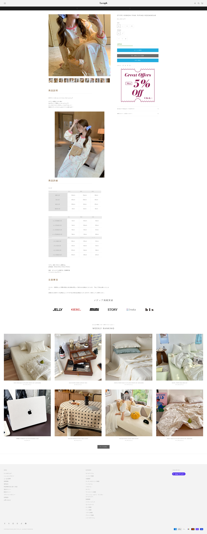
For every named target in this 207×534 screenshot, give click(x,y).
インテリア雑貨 (90, 476)
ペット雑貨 (88, 510)
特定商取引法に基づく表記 (10, 486)
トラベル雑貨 (89, 512)
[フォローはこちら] (4, 523)
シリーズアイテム (90, 518)
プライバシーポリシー (9, 494)
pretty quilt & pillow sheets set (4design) (179, 438)
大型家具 (88, 478)
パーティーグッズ (90, 502)
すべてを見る (103, 447)
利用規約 (6, 497)
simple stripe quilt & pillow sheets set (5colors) (129, 383)
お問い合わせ (7, 500)
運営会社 (6, 484)
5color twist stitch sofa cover (128, 438)
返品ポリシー (7, 489)
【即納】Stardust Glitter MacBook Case (27, 438)
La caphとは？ (8, 473)
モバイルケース (90, 504)
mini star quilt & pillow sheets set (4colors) (27, 383)
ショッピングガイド (9, 476)
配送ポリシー (7, 492)
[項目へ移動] (51, 80)
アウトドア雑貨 (90, 515)
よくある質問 (7, 478)
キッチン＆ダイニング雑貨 (92, 481)
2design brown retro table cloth (78, 438)
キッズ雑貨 (88, 507)
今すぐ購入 (138, 60)
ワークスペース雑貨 (91, 492)
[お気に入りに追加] (48, 335)
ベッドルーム (89, 484)
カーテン (88, 489)
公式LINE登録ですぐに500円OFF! (103, 8)
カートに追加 (138, 50)
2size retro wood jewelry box (78, 383)
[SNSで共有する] (123, 65)
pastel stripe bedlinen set (179, 383)
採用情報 (6, 481)
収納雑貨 (88, 499)
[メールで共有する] (130, 65)
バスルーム (88, 486)
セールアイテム (90, 473)
